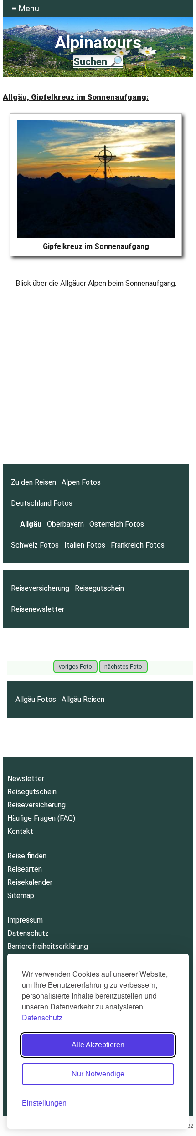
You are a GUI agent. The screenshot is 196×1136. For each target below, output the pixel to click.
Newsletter (25, 778)
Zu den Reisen (33, 482)
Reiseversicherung (40, 588)
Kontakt (20, 831)
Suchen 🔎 (98, 61)
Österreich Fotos (116, 524)
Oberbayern (65, 524)
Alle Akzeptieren (98, 1045)
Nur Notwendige (98, 1074)
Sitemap (20, 895)
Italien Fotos (84, 545)
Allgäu (30, 524)
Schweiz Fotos (35, 545)
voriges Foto (75, 666)
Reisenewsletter (37, 609)
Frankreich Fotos (138, 545)
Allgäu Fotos (35, 699)
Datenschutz (42, 1017)
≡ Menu (25, 8)
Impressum (25, 920)
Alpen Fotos (81, 482)
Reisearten (24, 869)
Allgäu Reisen (83, 699)
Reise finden (26, 856)
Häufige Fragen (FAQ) (41, 818)
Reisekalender (29, 882)
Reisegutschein (99, 588)
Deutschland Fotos (41, 503)
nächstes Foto (123, 666)
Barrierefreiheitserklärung (47, 946)
